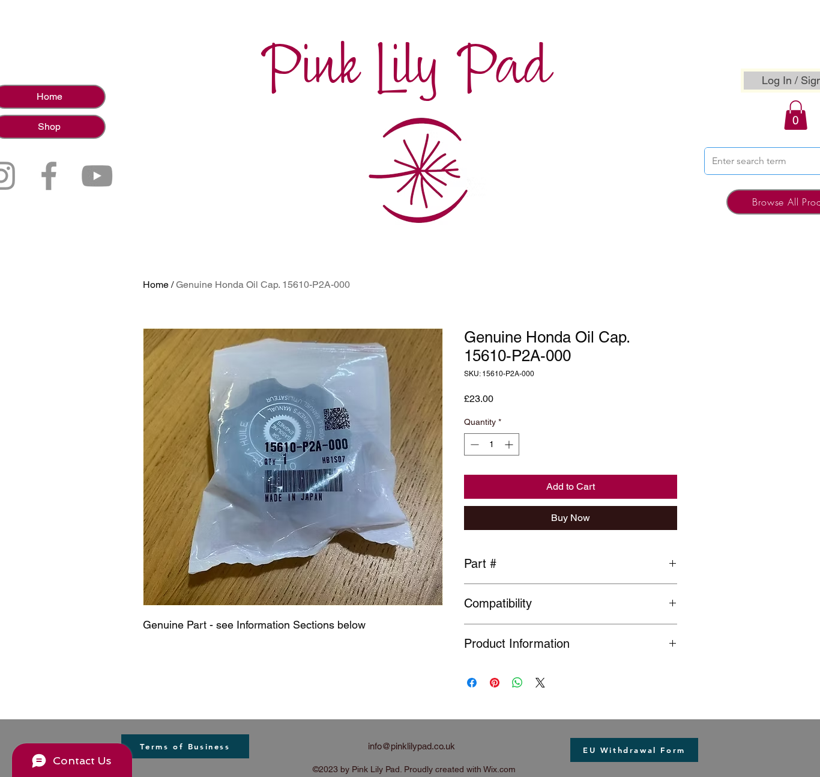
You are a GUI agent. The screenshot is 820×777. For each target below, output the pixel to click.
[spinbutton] (491, 444)
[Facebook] (49, 176)
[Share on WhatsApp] (517, 682)
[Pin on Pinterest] (494, 682)
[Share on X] (540, 682)
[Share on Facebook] (472, 682)
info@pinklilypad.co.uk (411, 746)
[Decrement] (473, 444)
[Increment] (509, 444)
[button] (795, 115)
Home (156, 284)
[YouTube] (97, 176)
